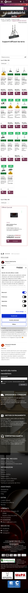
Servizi (3, 472)
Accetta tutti (14, 316)
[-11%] (14, 219)
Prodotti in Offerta (7, 502)
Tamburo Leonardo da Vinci (10, 483)
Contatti (4, 491)
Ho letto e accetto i (8, 381)
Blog (27, 0)
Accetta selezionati (14, 320)
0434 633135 (6, 518)
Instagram (6, 533)
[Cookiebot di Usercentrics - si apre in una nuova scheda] (17, 268)
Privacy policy (5, 474)
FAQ (2, 494)
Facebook (5, 528)
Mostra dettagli (20, 311)
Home (2, 19)
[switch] (24, 297)
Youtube (5, 531)
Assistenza (4, 489)
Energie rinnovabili (7, 481)
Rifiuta (14, 324)
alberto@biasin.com (9, 522)
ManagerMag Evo (14, 544)
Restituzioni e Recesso (9, 478)
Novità (3, 505)
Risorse (3, 470)
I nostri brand (5, 500)
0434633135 (6, 520)
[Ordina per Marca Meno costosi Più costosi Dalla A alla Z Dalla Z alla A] (5, 64)
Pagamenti (5, 476)
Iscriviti (23, 384)
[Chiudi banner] (25, 267)
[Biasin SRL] (6, 1)
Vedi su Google (4, 257)
